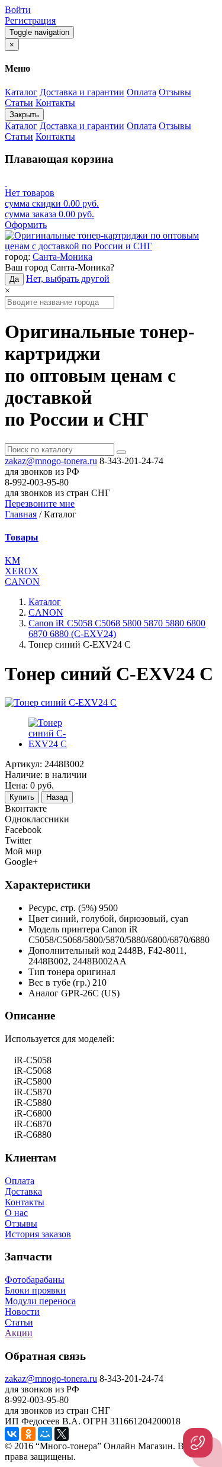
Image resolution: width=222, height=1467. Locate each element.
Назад (57, 797)
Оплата (19, 1181)
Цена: (16, 785)
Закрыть (24, 114)
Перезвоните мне (40, 503)
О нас (16, 1213)
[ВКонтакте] (12, 1434)
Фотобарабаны (35, 1280)
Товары (21, 537)
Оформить (26, 225)
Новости (22, 1312)
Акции (19, 1333)
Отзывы (21, 1223)
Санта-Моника (62, 257)
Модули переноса (40, 1301)
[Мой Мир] (45, 1434)
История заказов (38, 1234)
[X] (61, 1434)
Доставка (23, 1191)
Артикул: (23, 764)
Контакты (24, 1202)
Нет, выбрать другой (68, 279)
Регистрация (30, 20)
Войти (18, 10)
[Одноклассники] (28, 1434)
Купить (21, 797)
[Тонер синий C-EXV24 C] (61, 702)
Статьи (19, 1322)
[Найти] (121, 452)
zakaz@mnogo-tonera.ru (51, 461)
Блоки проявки (35, 1290)
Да (14, 279)
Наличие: (24, 775)
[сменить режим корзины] (6, 182)
